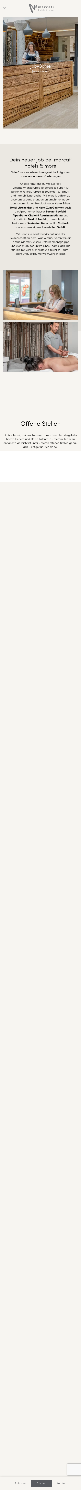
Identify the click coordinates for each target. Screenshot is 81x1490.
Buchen (41, 1483)
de (4, 8)
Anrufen (61, 1483)
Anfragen (21, 1483)
